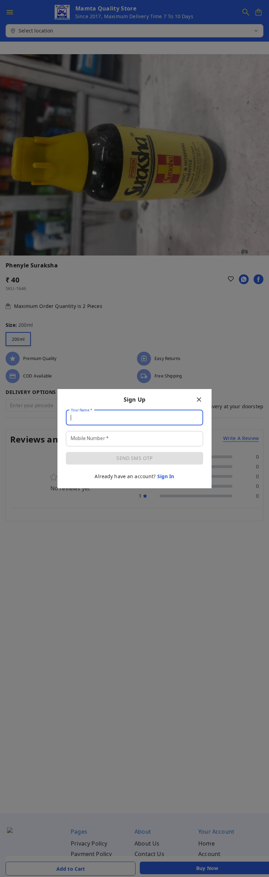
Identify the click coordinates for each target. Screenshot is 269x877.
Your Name (81, 410)
